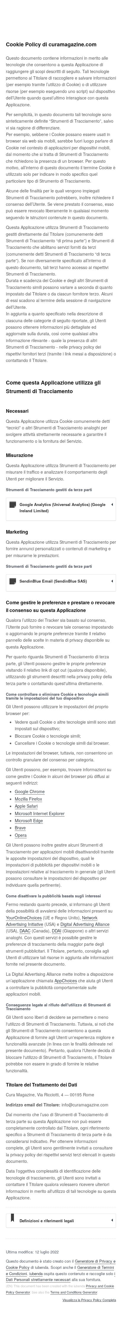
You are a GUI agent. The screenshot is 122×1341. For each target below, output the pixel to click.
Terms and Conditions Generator (73, 1292)
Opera (21, 835)
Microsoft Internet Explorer (40, 813)
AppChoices (65, 980)
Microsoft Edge (29, 820)
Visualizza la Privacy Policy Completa (89, 1300)
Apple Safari (26, 806)
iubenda (36, 1273)
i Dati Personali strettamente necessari (60, 1277)
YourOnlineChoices (24, 918)
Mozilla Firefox (28, 799)
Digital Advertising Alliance (85, 924)
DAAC (25, 931)
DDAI (56, 931)
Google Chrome (30, 791)
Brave (20, 828)
